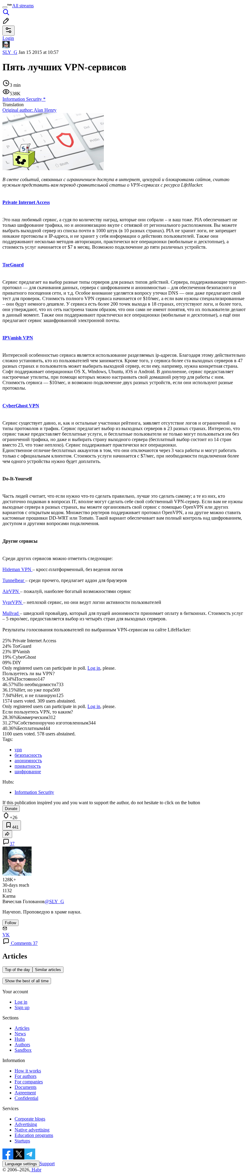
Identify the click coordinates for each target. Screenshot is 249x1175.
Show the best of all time (27, 981)
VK (6, 934)
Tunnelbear (13, 580)
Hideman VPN (17, 569)
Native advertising (32, 1129)
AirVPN (11, 591)
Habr (35, 1169)
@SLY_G (54, 901)
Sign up (22, 1007)
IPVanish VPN (17, 337)
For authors (25, 1076)
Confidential (26, 1098)
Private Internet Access (26, 202)
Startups (22, 1140)
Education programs (34, 1135)
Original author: (29, 110)
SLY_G (9, 52)
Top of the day (17, 969)
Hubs (20, 1039)
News (20, 1033)
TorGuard (13, 264)
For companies (29, 1081)
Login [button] (8, 38)
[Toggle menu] (4, 7)
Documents (25, 1087)
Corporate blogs (30, 1118)
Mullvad (11, 613)
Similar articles (48, 969)
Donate (11, 808)
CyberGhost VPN (20, 405)
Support (47, 1163)
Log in (93, 668)
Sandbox (23, 1050)
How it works (28, 1070)
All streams (23, 5)
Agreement (25, 1092)
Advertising (26, 1124)
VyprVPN (12, 602)
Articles (22, 1028)
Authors (22, 1044)
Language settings (21, 1164)
